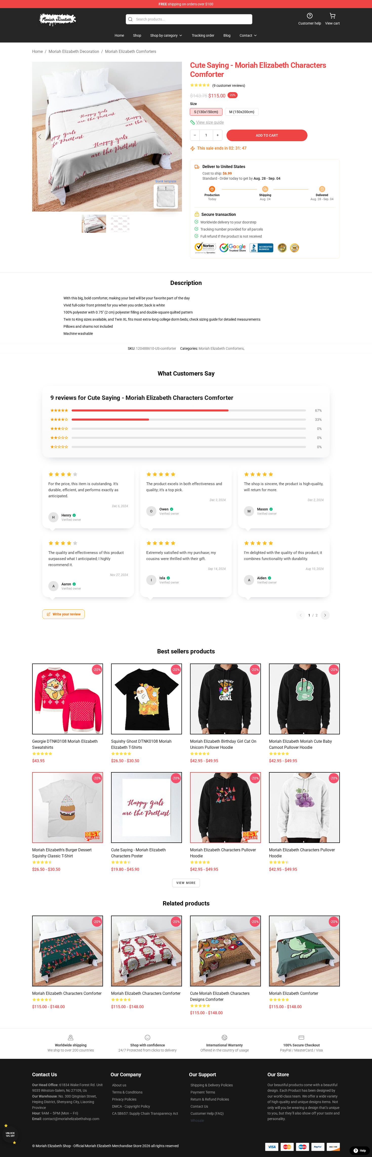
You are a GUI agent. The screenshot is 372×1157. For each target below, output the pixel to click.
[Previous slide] (40, 136)
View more (186, 883)
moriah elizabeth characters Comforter (66, 993)
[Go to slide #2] (120, 224)
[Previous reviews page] (300, 615)
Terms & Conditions (127, 1092)
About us (119, 1085)
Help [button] (363, 1150)
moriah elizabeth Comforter (293, 993)
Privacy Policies (124, 1099)
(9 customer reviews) (228, 86)
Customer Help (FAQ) (207, 1113)
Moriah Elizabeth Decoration (74, 51)
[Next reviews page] (325, 615)
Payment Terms (203, 1092)
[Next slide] (174, 136)
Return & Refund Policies (210, 1099)
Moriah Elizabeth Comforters (130, 51)
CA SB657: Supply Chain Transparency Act (145, 1113)
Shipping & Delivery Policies (212, 1085)
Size (193, 104)
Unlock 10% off (10, 1134)
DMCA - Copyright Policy (131, 1106)
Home (37, 51)
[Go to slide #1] (94, 224)
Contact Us (199, 1106)
